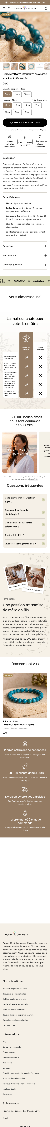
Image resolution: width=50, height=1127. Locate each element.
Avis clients (7, 1062)
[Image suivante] (47, 37)
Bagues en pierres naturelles (14, 993)
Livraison (6, 1067)
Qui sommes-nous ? (11, 1057)
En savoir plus (33, 479)
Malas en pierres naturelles (14, 1009)
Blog (5, 1041)
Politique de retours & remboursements (19, 1083)
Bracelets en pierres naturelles (15, 988)
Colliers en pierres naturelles (14, 999)
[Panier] (45, 8)
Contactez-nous (9, 1052)
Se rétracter (7, 1094)
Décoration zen (9, 1025)
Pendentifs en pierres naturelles (15, 1004)
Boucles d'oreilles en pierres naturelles (18, 1014)
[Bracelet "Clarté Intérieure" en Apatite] (25, 695)
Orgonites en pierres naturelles (15, 1020)
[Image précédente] (3, 37)
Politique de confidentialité (14, 1078)
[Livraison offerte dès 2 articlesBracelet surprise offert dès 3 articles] (25, 2)
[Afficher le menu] (4, 8)
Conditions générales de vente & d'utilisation (21, 1073)
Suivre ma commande (12, 1046)
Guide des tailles (40, 100)
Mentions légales (9, 1089)
